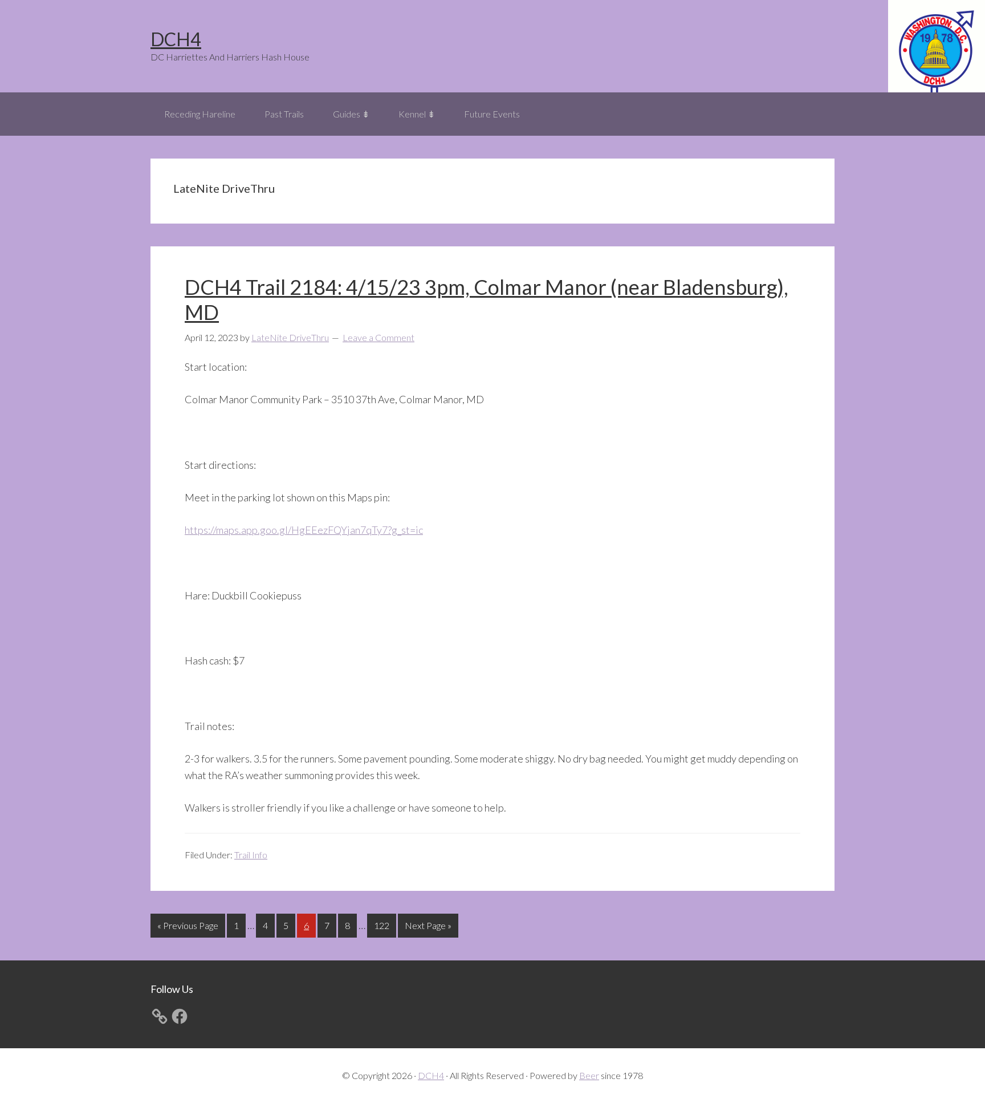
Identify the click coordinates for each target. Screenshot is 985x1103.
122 (383, 925)
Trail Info (250, 854)
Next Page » (427, 928)
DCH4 (175, 39)
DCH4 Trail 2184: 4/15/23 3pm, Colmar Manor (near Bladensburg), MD (486, 299)
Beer (589, 1075)
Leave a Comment (378, 337)
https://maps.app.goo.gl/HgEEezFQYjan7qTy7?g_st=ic (304, 530)
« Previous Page (187, 928)
